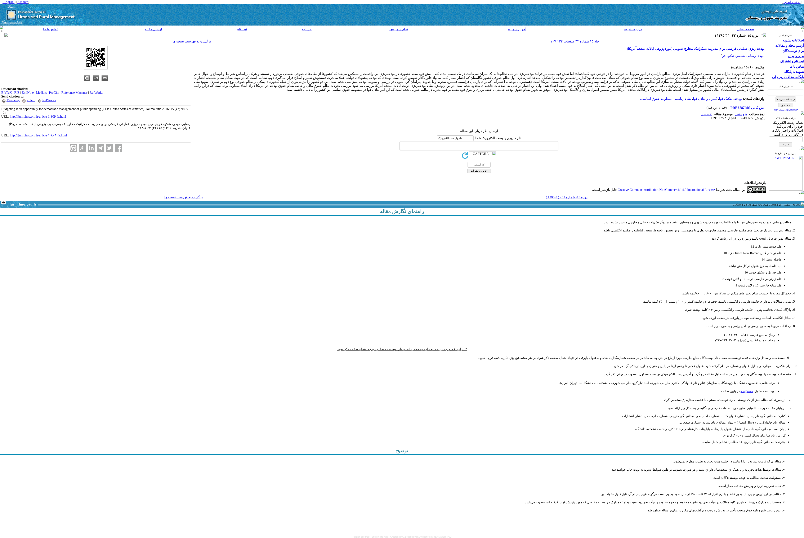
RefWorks (96, 92)
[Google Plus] (82, 148)
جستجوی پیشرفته (785, 109)
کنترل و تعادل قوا (705, 98)
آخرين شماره (517, 29)
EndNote (28, 92)
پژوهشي (741, 114)
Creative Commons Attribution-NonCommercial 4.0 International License (666, 189)
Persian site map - (362, 536)
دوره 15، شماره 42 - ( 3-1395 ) (567, 197)
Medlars (41, 92)
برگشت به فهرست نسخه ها (192, 41)
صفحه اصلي (745, 29)
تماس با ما (50, 29)
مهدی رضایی (755, 56)
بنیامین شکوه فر (733, 56)
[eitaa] (73, 148)
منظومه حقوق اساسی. (656, 98)
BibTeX (6, 92)
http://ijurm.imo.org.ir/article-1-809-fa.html (38, 116)
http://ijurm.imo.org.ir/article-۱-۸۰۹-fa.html (38, 135)
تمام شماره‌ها (398, 29)
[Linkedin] (91, 148)
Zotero (31, 100)
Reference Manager (74, 92)
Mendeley (13, 100)
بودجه (738, 98)
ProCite (54, 92)
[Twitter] (109, 148)
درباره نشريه (633, 29)
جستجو (307, 29)
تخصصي (706, 114)
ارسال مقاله (153, 29)
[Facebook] (118, 148)
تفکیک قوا (725, 98)
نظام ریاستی (682, 98)
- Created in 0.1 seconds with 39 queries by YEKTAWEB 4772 (420, 536)
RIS (16, 92)
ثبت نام (242, 29)
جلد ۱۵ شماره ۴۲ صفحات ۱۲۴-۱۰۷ (574, 41)
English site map (380, 536)
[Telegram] (100, 148)
